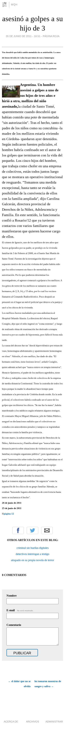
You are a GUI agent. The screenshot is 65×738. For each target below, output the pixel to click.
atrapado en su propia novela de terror (32, 560)
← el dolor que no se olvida (19, 684)
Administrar (54, 721)
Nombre (11, 595)
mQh (14, 4)
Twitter (32, 530)
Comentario (13, 624)
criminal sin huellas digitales (33, 547)
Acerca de (11, 721)
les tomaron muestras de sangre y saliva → (47, 684)
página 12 (9, 513)
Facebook (18, 530)
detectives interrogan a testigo (32, 554)
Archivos (32, 721)
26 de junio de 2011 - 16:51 (23, 36)
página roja (51, 36)
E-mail (19, 610)
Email (47, 530)
